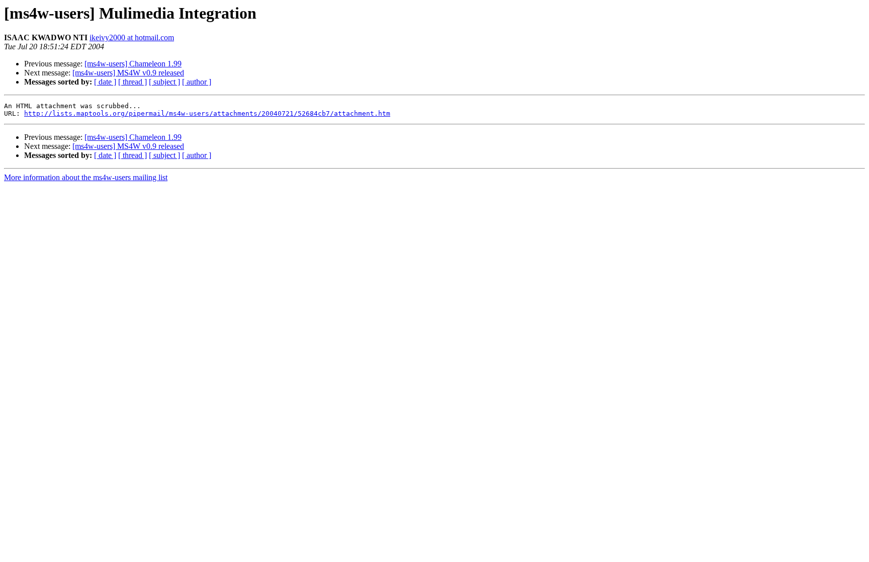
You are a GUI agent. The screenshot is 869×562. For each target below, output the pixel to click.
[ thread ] (132, 81)
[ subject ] (164, 81)
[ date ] (105, 81)
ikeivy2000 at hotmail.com (132, 37)
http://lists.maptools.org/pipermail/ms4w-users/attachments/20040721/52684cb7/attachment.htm (207, 113)
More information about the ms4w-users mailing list (85, 177)
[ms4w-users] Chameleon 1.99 (133, 63)
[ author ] (196, 81)
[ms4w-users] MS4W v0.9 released (128, 72)
